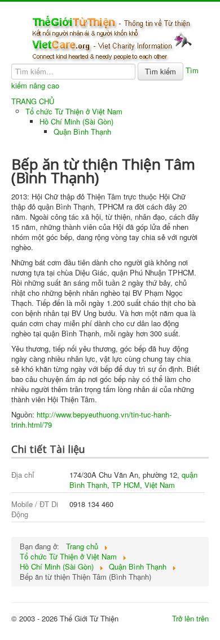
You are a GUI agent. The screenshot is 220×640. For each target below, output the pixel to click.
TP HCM (126, 484)
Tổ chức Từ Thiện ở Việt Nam (73, 111)
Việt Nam (159, 484)
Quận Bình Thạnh (82, 131)
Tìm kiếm (160, 71)
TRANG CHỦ (32, 101)
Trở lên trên (190, 618)
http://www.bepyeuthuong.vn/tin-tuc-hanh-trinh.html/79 (91, 419)
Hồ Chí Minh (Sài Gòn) (76, 121)
